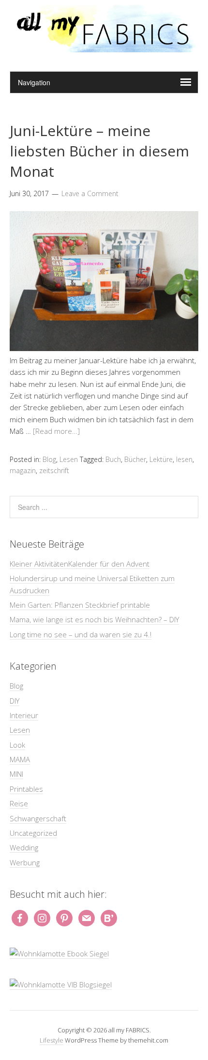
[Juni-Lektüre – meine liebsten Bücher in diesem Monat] (104, 348)
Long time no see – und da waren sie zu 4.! (80, 634)
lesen (184, 459)
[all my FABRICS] (104, 47)
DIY (14, 701)
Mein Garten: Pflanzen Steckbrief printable (80, 605)
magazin (23, 470)
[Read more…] (56, 431)
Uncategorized (33, 833)
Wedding (24, 847)
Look (17, 745)
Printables (26, 789)
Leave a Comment (90, 193)
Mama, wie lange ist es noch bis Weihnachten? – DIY (94, 619)
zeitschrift (54, 470)
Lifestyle (51, 1040)
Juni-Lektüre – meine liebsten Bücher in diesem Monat (99, 151)
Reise (19, 803)
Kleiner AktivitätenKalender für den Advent (79, 563)
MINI (16, 774)
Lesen (68, 459)
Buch (113, 459)
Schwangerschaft (38, 818)
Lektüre (161, 459)
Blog (49, 459)
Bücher (135, 459)
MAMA (20, 759)
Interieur (24, 715)
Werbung (25, 862)
